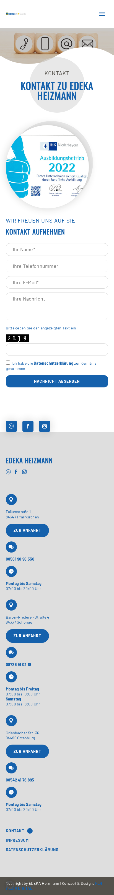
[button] (10, 885)
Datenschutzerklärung (53, 363)
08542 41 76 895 (20, 780)
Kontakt (15, 831)
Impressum (17, 840)
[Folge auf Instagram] (44, 426)
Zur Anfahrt (27, 530)
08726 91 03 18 (19, 664)
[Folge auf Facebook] (27, 426)
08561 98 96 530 (20, 559)
